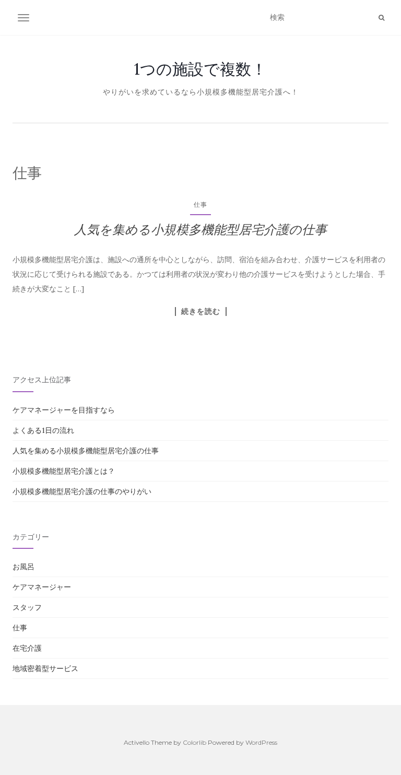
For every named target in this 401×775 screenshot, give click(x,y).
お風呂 (23, 566)
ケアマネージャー (42, 587)
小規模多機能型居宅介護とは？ (64, 471)
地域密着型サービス (45, 668)
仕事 (200, 204)
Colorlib (194, 742)
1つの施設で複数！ (200, 69)
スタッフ (27, 607)
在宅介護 (27, 648)
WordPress (261, 742)
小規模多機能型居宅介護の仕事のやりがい (82, 491)
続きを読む (200, 311)
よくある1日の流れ (43, 430)
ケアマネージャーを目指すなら (64, 410)
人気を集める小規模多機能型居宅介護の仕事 (200, 229)
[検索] (381, 18)
